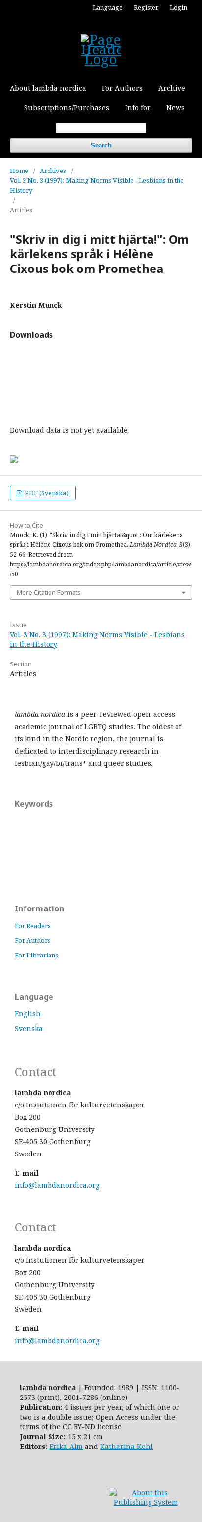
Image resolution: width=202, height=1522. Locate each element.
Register (146, 7)
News (175, 107)
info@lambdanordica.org (57, 1185)
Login (178, 7)
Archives (53, 170)
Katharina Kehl (126, 1446)
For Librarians (36, 955)
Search (101, 145)
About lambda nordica (48, 88)
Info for (138, 107)
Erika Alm (66, 1446)
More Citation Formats (49, 592)
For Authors (122, 88)
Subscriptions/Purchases (66, 107)
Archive (171, 88)
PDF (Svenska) (46, 493)
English (28, 1013)
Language (108, 7)
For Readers (32, 925)
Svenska (29, 1028)
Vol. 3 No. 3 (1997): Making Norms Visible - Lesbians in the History (97, 185)
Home (19, 170)
